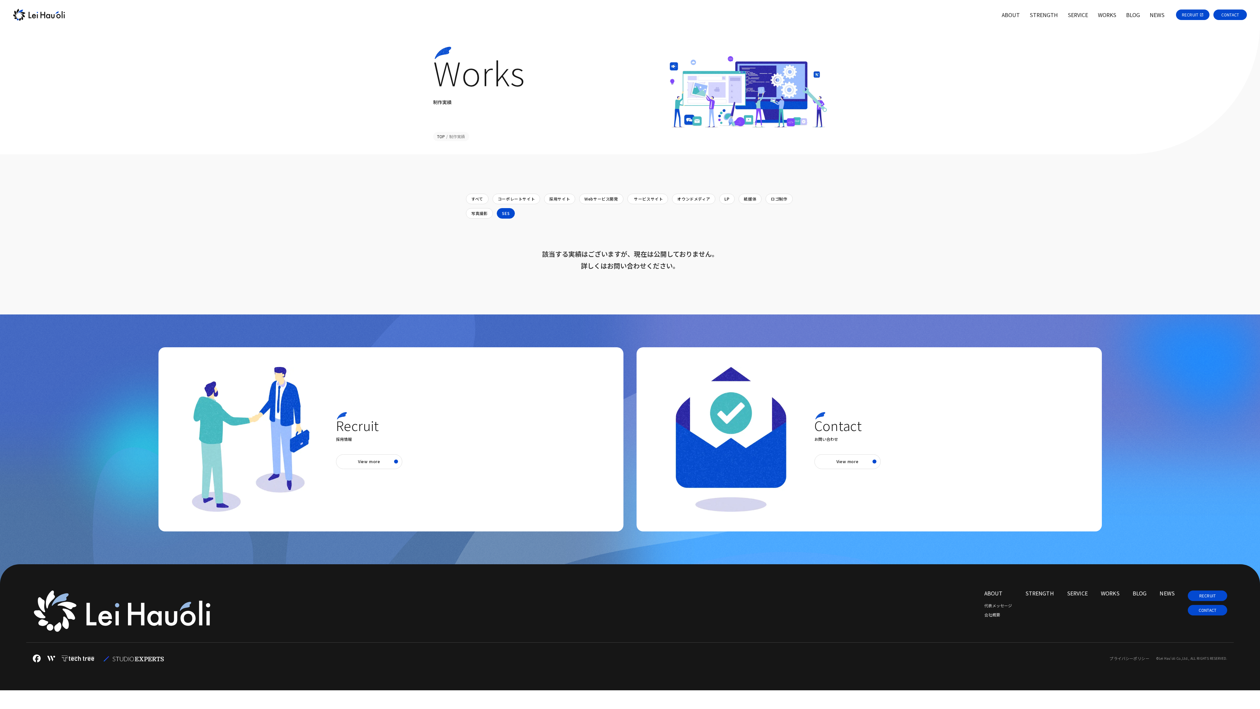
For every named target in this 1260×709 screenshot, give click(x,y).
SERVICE (1077, 593)
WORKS (1110, 593)
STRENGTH (1039, 593)
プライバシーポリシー (1129, 658)
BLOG (1140, 593)
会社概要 (992, 615)
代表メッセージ (998, 606)
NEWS (1167, 593)
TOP (441, 137)
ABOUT (993, 593)
